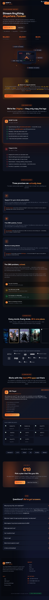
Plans (30, 566)
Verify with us (9, 95)
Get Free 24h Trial (8, 27)
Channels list (32, 571)
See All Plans (19, 482)
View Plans (20, 27)
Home (30, 564)
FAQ (5, 579)
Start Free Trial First (32, 482)
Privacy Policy (7, 585)
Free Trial (31, 569)
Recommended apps (9, 583)
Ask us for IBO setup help (11, 414)
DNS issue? (7, 581)
